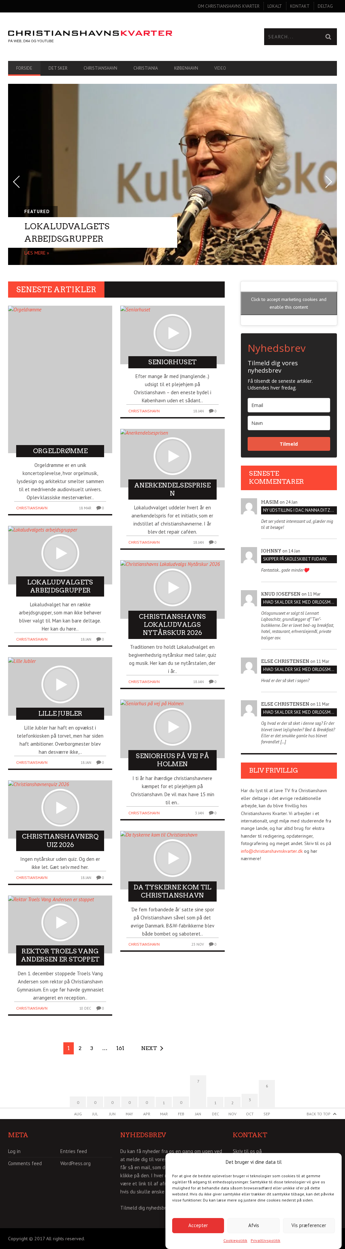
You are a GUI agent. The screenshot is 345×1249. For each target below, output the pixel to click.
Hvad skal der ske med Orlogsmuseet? (300, 602)
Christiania (145, 68)
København (186, 68)
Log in (14, 1151)
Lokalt (275, 6)
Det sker (58, 68)
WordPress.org (75, 1163)
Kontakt (300, 6)
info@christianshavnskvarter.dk (272, 851)
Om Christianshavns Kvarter (228, 6)
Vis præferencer (308, 1225)
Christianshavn (100, 68)
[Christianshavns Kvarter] (90, 37)
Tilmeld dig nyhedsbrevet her (152, 1208)
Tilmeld (289, 444)
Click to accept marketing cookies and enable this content (288, 303)
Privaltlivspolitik (265, 1240)
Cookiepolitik (235, 1240)
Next (149, 1048)
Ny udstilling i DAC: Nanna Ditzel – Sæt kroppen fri (300, 510)
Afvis (253, 1225)
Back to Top (319, 1113)
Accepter (198, 1225)
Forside (24, 68)
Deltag (325, 6)
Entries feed (73, 1151)
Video (220, 68)
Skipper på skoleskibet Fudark (295, 559)
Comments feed (25, 1163)
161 (120, 1048)
